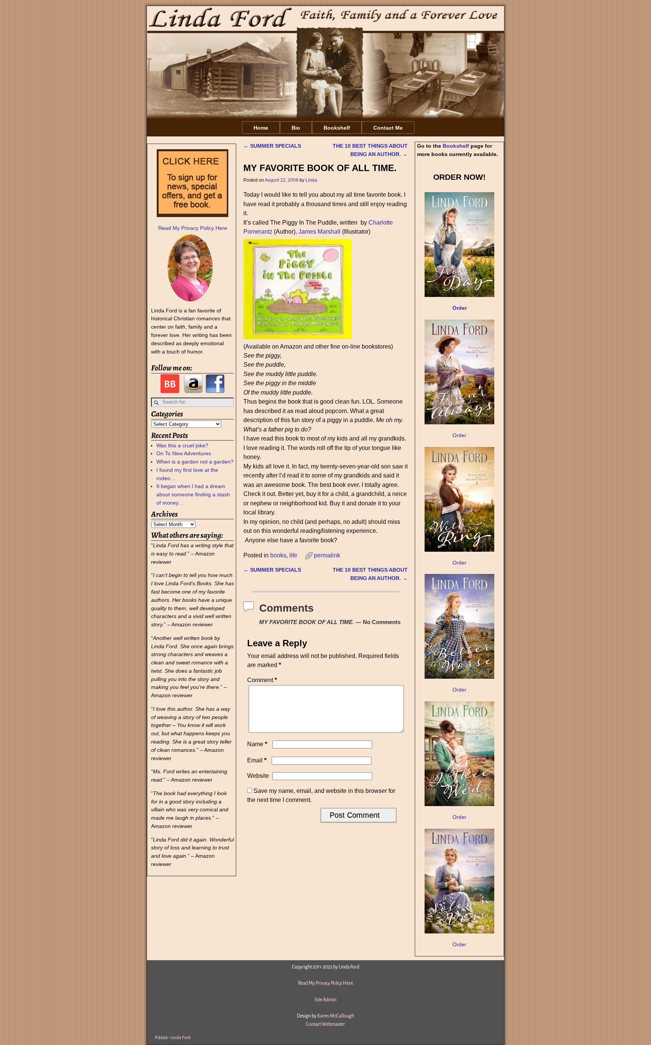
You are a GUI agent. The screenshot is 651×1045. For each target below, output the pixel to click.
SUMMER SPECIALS (272, 146)
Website (258, 776)
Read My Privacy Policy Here (192, 228)
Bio (296, 128)
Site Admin (325, 999)
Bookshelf (337, 128)
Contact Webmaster (325, 1024)
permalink (327, 555)
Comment (262, 680)
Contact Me (388, 128)
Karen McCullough (335, 1016)
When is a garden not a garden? (195, 462)
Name (257, 744)
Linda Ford (181, 1037)
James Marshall (319, 231)
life (293, 555)
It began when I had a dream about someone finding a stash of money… (193, 494)
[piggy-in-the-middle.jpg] (297, 337)
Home (261, 128)
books (278, 555)
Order (459, 435)
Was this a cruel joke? (182, 445)
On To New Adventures (183, 453)
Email (257, 760)
